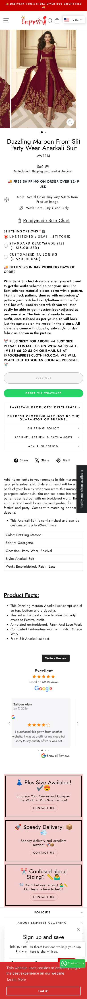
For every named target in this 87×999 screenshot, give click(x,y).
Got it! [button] (43, 991)
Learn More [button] (16, 979)
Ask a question (43, 446)
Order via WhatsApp (43, 393)
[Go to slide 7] (38, 750)
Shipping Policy (43, 428)
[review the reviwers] (18, 718)
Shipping (37, 171)
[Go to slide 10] (48, 750)
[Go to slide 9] (45, 750)
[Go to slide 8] (41, 750)
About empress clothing (42, 923)
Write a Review (55, 658)
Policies (42, 912)
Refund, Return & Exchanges (43, 437)
